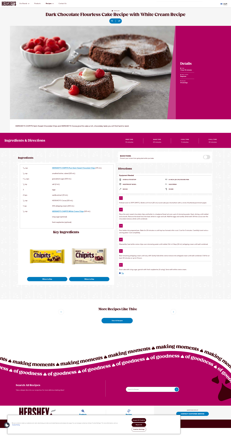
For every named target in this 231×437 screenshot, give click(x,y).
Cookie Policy (16, 425)
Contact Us (63, 4)
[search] (177, 389)
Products (37, 4)
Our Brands (23, 4)
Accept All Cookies (139, 420)
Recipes (49, 4)
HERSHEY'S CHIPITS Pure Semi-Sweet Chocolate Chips (73, 168)
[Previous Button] (61, 311)
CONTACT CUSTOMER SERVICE (192, 414)
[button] (206, 157)
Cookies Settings (139, 429)
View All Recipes (117, 321)
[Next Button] (173, 311)
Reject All (139, 425)
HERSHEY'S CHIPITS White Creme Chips (68, 211)
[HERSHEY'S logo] (9, 4)
